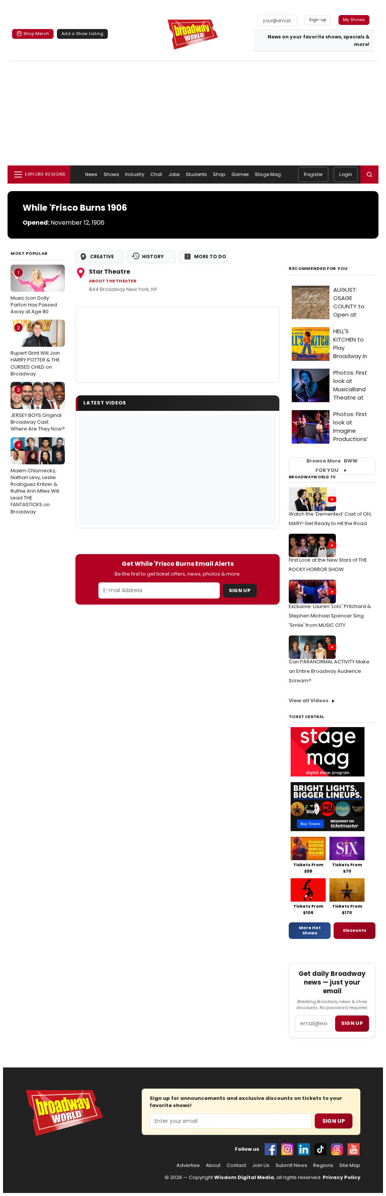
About (213, 1165)
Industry (134, 174)
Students (196, 174)
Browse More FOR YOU (332, 466)
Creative (102, 256)
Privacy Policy (341, 1177)
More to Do (210, 256)
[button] (369, 174)
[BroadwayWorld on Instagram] (287, 1149)
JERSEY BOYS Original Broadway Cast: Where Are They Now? (38, 409)
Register (313, 174)
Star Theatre (109, 271)
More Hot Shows (310, 930)
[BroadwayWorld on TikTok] (320, 1149)
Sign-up (318, 20)
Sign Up (240, 590)
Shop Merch (36, 34)
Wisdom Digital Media (244, 1177)
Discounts (354, 930)
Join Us (261, 1165)
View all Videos (309, 700)
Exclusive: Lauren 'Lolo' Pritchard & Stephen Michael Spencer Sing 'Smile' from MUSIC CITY (330, 616)
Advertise (188, 1165)
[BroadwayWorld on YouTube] (353, 1149)
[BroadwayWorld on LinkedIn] (304, 1149)
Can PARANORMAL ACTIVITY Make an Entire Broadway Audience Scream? (329, 671)
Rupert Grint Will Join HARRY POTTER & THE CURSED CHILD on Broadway (35, 350)
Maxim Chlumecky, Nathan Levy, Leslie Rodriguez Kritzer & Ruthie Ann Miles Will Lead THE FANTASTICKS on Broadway (35, 478)
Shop (219, 174)
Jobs (174, 174)
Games (240, 174)
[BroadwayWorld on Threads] (337, 1149)
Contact (236, 1165)
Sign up (352, 1023)
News (91, 174)
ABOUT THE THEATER (112, 281)
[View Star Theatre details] (177, 345)
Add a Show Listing (82, 34)
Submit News (291, 1165)
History (153, 256)
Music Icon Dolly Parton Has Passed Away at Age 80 (34, 292)
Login (345, 174)
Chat (156, 174)
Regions (323, 1165)
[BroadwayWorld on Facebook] (270, 1149)
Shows (111, 174)
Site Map (349, 1165)
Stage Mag (268, 174)
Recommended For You (318, 268)
